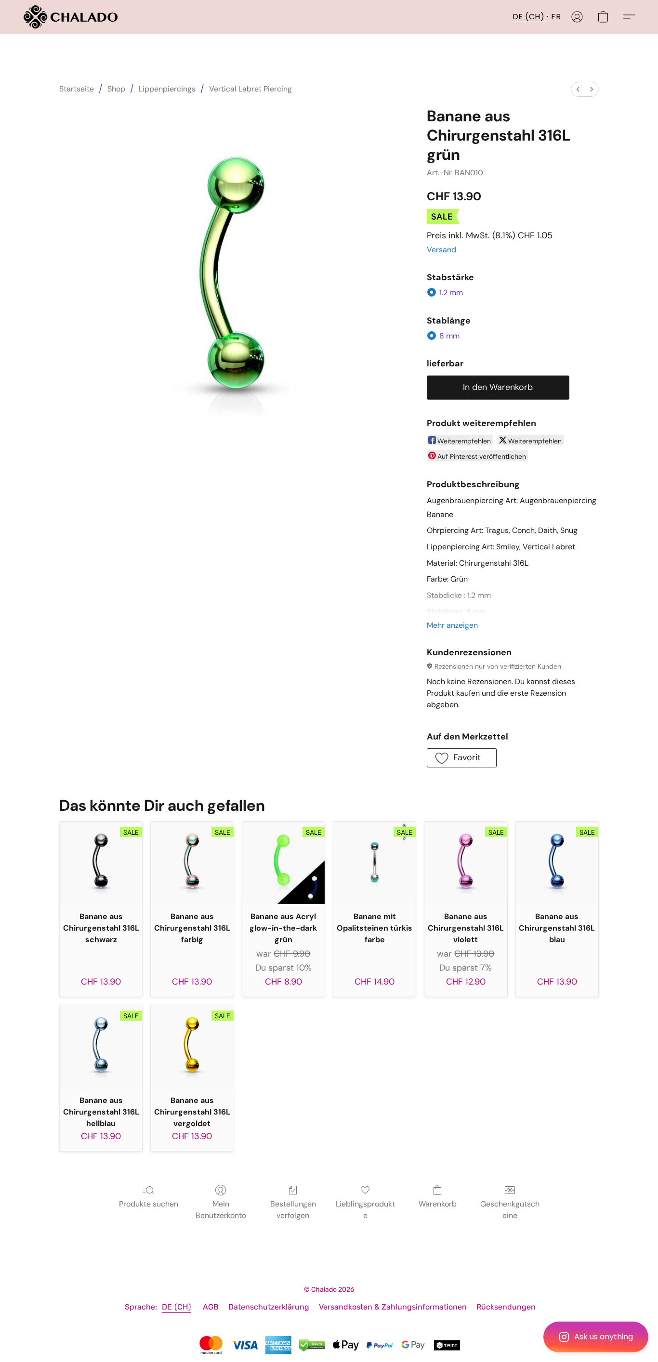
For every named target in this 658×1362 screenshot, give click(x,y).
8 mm (449, 336)
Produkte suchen (148, 1204)
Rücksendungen (506, 1306)
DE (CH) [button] (529, 16)
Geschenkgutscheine (510, 1209)
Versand (441, 250)
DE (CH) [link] (176, 1306)
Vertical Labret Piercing (250, 89)
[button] (595, 1337)
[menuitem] (578, 89)
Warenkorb (438, 1204)
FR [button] (556, 16)
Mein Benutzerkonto (221, 1209)
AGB (211, 1306)
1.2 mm (451, 292)
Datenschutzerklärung (268, 1306)
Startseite (76, 89)
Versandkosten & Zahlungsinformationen (393, 1306)
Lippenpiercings (167, 89)
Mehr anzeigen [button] (452, 625)
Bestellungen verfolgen (293, 1209)
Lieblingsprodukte (365, 1209)
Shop (116, 89)
